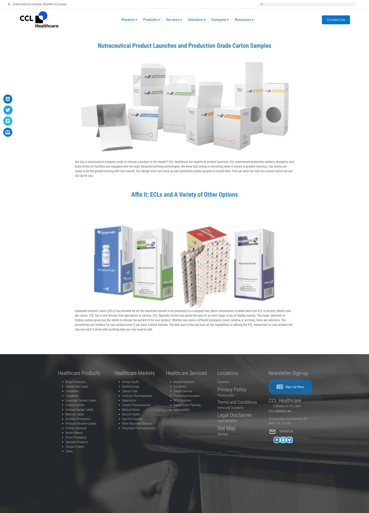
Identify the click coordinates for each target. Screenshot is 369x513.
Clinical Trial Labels (77, 386)
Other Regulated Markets (137, 423)
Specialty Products (77, 442)
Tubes (69, 451)
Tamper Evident (75, 446)
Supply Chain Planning (187, 405)
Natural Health (131, 414)
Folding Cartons (75, 405)
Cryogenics (72, 396)
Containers (72, 391)
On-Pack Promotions (78, 419)
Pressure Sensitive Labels (81, 423)
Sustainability (182, 410)
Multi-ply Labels (75, 414)
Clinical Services (183, 391)
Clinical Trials (130, 391)
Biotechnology (130, 386)
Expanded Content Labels (81, 400)
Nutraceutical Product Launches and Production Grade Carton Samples (184, 45)
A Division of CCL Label (287, 406)
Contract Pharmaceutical (137, 396)
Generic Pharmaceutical (136, 405)
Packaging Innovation (187, 396)
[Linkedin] (277, 440)
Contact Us (286, 431)
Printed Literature (76, 428)
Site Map (222, 434)
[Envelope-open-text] (8, 132)
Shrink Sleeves (74, 433)
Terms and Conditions (230, 408)
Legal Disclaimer (227, 421)
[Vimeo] (283, 440)
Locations (223, 382)
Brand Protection (76, 382)
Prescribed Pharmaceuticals (139, 428)
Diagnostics (129, 400)
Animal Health (130, 382)
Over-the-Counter (133, 419)
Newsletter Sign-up (288, 373)
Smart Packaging (76, 437)
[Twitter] (289, 440)
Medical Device (131, 410)
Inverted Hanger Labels (79, 410)
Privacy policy (226, 395)
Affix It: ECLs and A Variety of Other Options (184, 194)
